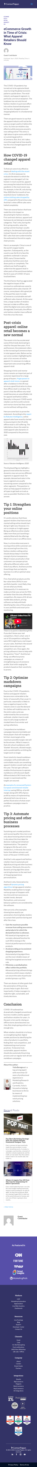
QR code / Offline (18, 1352)
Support (18, 1324)
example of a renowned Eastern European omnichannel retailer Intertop (17, 787)
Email (18, 1340)
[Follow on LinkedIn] (12, 1454)
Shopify (18, 1379)
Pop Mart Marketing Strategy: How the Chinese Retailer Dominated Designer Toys (17, 1140)
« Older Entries (8, 1207)
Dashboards (18, 1308)
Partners (18, 1368)
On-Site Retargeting (18, 1345)
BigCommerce (18, 1381)
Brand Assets (18, 1366)
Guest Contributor (10, 55)
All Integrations (18, 1391)
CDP (18, 1299)
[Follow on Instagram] (20, 1454)
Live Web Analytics (18, 1306)
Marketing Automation (18, 1301)
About (19, 1361)
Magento (18, 1384)
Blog (18, 1322)
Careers (18, 1363)
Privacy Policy (13, 1465)
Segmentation (18, 1303)
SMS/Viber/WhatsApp (18, 1349)
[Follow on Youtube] (24, 1454)
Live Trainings (18, 1320)
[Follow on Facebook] (16, 1454)
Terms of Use (24, 1465)
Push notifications (18, 1347)
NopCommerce (18, 1388)
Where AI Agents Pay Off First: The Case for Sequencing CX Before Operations (17, 1181)
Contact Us (18, 1329)
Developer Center (18, 1327)
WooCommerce (18, 1386)
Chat (18, 1342)
